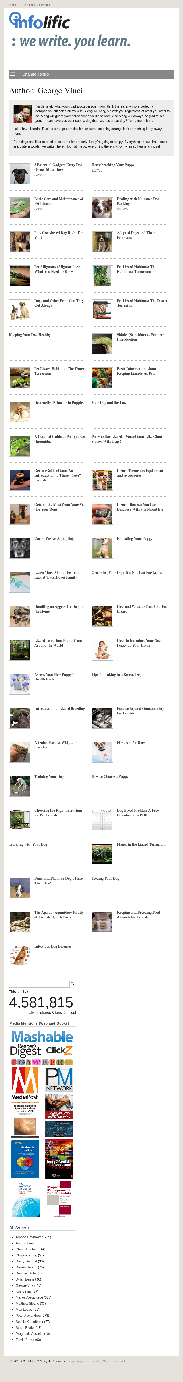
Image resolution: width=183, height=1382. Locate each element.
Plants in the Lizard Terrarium (141, 844)
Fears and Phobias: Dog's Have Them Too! (58, 880)
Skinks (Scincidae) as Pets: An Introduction (140, 337)
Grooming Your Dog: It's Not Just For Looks (127, 572)
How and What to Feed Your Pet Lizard (142, 609)
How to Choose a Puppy (110, 776)
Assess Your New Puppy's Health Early (54, 677)
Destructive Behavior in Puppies (59, 402)
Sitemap (108, 1361)
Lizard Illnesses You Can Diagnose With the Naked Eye (140, 507)
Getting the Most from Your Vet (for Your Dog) (59, 507)
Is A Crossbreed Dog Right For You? (58, 235)
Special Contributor (29, 1321)
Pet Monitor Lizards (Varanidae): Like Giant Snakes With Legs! (127, 439)
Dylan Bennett (26, 1279)
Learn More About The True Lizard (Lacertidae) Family (56, 575)
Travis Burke (25, 1340)
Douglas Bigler (26, 1273)
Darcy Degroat (26, 1261)
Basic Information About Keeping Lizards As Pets (136, 371)
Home (12, 4)
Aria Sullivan (25, 1243)
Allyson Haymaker (29, 1237)
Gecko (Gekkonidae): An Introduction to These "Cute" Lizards (57, 475)
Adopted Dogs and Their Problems (136, 235)
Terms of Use (93, 1361)
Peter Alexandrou (28, 1315)
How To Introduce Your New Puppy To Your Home (139, 643)
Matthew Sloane (27, 1303)
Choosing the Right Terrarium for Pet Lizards (58, 812)
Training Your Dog (49, 776)
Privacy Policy (74, 1361)
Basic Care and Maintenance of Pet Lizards (58, 201)
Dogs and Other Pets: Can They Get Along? (59, 303)
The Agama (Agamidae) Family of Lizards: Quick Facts (59, 914)
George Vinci (25, 1285)
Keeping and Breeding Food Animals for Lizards (138, 914)
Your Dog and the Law (109, 402)
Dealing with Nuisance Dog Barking (138, 201)
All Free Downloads (38, 4)
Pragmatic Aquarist (29, 1334)
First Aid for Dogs (131, 742)
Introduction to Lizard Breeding (59, 708)
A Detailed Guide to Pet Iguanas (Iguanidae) (59, 439)
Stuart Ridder (25, 1327)
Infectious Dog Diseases (52, 946)
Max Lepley (24, 1309)
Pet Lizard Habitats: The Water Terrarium (59, 371)
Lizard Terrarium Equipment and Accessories (140, 473)
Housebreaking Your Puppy (113, 164)
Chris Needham (27, 1249)
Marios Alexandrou (29, 1297)
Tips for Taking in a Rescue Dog (116, 674)
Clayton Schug (26, 1255)
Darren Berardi (26, 1267)
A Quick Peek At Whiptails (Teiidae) (55, 745)
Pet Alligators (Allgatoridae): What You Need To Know (57, 269)
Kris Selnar (24, 1291)
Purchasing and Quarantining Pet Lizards (140, 711)
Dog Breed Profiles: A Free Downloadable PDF (138, 812)
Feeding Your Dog (105, 878)
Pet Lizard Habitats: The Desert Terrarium (142, 303)
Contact (120, 1361)
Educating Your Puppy (134, 538)
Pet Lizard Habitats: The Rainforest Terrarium (136, 269)
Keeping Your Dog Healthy (30, 334)
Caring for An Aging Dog (54, 538)
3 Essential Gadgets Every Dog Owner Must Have (58, 167)
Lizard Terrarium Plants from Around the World (58, 643)
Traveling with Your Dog (28, 844)
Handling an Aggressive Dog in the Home (58, 609)
